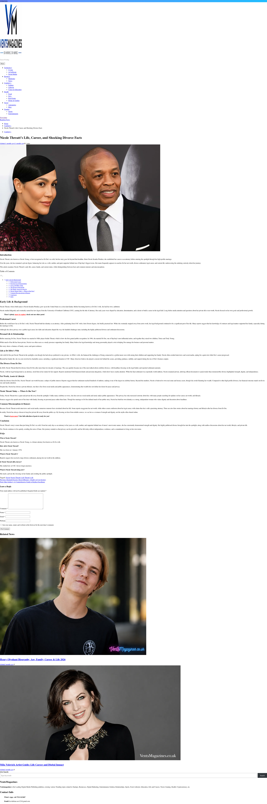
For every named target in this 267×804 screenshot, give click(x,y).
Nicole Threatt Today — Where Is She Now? (23, 291)
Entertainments (13, 114)
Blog (10, 107)
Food (10, 94)
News (10, 81)
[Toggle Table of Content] (1, 276)
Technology (8, 68)
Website (2, 521)
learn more (14, 416)
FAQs (12, 297)
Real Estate (12, 98)
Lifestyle (11, 87)
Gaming (6, 109)
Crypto (10, 70)
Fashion (10, 85)
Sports (10, 111)
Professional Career (16, 282)
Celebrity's (7, 132)
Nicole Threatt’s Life (17, 477)
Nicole (8, 477)
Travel (6, 103)
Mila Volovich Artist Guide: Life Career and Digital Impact (32, 764)
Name (2, 512)
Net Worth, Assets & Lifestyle (19, 289)
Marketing (11, 78)
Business (7, 76)
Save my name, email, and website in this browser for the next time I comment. (28, 525)
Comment (4, 508)
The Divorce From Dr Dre (17, 287)
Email (2, 516)
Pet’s (9, 96)
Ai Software (12, 72)
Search (262, 775)
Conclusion (14, 295)
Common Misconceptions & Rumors (20, 293)
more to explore (20, 314)
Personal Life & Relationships (19, 284)
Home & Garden (13, 100)
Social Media (12, 74)
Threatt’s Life (29, 477)
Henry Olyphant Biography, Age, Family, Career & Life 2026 (32, 659)
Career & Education (14, 89)
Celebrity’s (7, 83)
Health (6, 92)
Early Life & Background (13, 280)
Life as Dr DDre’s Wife (17, 285)
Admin (2, 143)
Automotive (12, 105)
